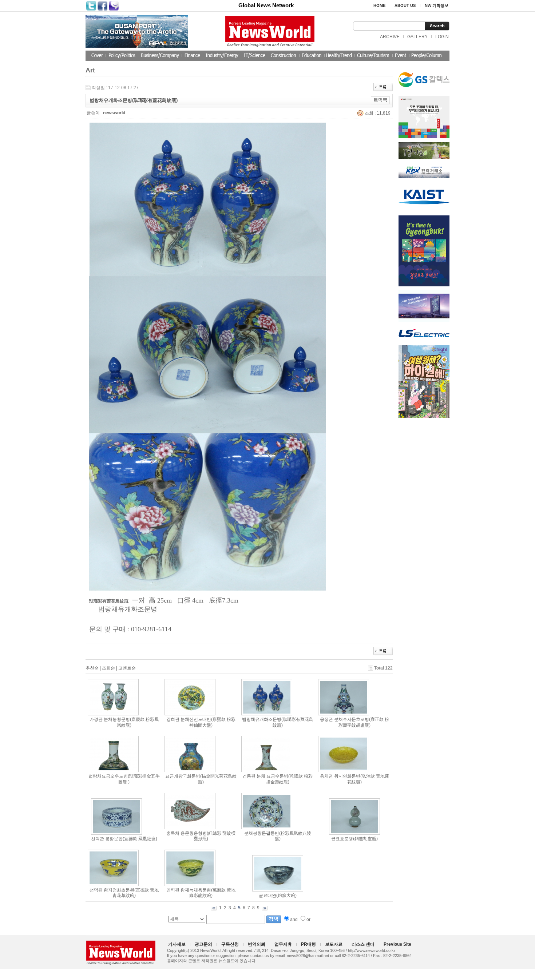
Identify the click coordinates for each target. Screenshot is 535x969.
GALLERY (417, 36)
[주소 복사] (380, 100)
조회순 (108, 668)
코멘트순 (127, 668)
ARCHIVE (390, 36)
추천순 (92, 668)
